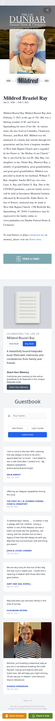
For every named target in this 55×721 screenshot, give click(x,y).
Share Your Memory (18, 387)
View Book (14, 343)
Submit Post (27, 434)
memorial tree (37, 234)
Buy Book (29, 343)
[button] (27, 640)
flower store (35, 239)
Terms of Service (35, 708)
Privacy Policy (19, 708)
